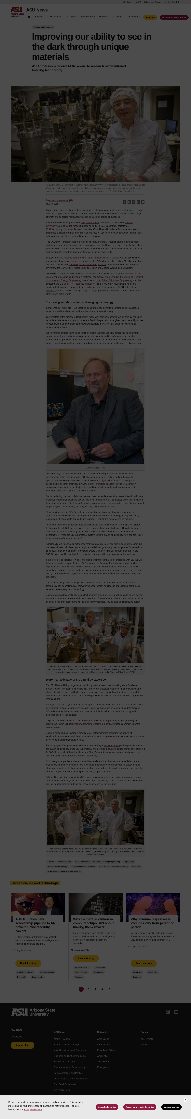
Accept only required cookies (140, 1107)
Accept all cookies (107, 1107)
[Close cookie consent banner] (185, 1100)
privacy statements (32, 1109)
